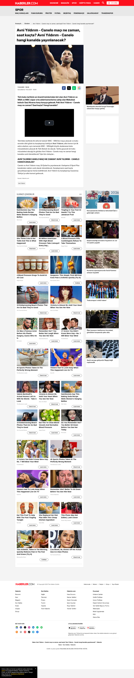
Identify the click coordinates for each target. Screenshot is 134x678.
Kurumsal (96, 591)
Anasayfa (18, 23)
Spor (16, 597)
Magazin (17, 600)
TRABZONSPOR (107, 13)
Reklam (95, 584)
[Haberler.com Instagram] (29, 627)
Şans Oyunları (71, 603)
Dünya (17, 611)
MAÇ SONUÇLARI (21, 13)
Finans (43, 600)
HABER (97, 3)
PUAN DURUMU (37, 13)
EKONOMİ (54, 3)
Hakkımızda (87, 584)
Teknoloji (43, 597)
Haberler (18, 591)
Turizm (43, 603)
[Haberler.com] (25, 584)
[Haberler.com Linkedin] (33, 627)
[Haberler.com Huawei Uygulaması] (91, 628)
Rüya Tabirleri (71, 606)
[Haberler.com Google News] (16, 627)
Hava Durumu (71, 594)
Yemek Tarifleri (71, 608)
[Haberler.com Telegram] (33, 632)
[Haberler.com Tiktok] (29, 632)
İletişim (101, 584)
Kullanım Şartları (98, 594)
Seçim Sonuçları (72, 600)
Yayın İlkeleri (115, 584)
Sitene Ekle (96, 617)
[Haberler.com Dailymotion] (37, 632)
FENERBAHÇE (79, 13)
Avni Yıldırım (21, 183)
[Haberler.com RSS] (16, 632)
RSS (94, 614)
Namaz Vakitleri (71, 597)
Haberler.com (71, 591)
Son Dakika (18, 603)
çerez (3, 670)
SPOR (74, 3)
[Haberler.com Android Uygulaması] (81, 628)
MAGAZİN (65, 3)
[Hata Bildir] (63, 648)
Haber (60, 645)
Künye (107, 584)
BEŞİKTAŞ (67, 13)
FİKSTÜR (48, 13)
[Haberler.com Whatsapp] (37, 627)
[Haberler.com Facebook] (20, 627)
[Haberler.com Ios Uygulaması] (72, 628)
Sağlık (43, 594)
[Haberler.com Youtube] (25, 632)
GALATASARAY (93, 13)
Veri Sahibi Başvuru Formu (101, 606)
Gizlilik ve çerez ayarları (53, 648)
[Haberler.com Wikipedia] (20, 632)
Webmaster (96, 608)
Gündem (27, 23)
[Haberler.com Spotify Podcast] (41, 627)
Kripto (17, 606)
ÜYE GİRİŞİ (114, 3)
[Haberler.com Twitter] (25, 627)
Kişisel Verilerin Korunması (101, 603)
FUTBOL (58, 13)
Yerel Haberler (45, 608)
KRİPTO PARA (85, 3)
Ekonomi (18, 594)
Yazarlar (43, 606)
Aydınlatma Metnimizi (17, 674)
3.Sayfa (17, 608)
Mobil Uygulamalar (98, 611)
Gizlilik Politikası (97, 597)
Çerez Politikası (97, 600)
